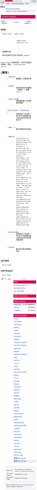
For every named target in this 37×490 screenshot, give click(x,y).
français (17, 369)
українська (18, 449)
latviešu (16, 408)
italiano (16, 393)
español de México (20, 354)
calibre (15, 11)
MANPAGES (9, 0)
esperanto (17, 348)
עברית (16, 378)
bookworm (9, 11)
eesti (15, 357)
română (16, 428)
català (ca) (18, 324)
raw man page (19, 291)
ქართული (17, 399)
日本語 (16, 396)
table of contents (21, 296)
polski (16, 420)
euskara (17, 360)
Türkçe (16, 446)
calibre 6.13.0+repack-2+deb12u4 (24, 471)
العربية (16, 319)
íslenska (17, 390)
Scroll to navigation (9, 17)
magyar (16, 384)
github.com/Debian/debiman (25, 485)
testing (16, 307)
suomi (16, 366)
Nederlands (18, 417)
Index (8, 4)
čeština (16, 327)
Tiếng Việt (17, 452)
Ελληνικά (17, 336)
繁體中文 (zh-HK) (20, 458)
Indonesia (17, 387)
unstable (17, 310)
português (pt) (19, 422)
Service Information (13, 9)
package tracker (19, 288)
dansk (16, 330)
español (17, 351)
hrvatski (17, 381)
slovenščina (18, 437)
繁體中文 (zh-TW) (20, 461)
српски (16, 440)
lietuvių (16, 405)
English (16, 339)
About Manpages (18, 4)
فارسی (16, 363)
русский (17, 431)
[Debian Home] (2, 4)
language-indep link (21, 285)
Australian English (20, 342)
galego (16, 375)
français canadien (20, 372)
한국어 (16, 402)
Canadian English (20, 345)
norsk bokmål (19, 414)
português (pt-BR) (20, 425)
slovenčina (18, 434)
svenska (17, 443)
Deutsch (17, 333)
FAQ (27, 4)
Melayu (16, 411)
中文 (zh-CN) (18, 455)
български (17, 321)
